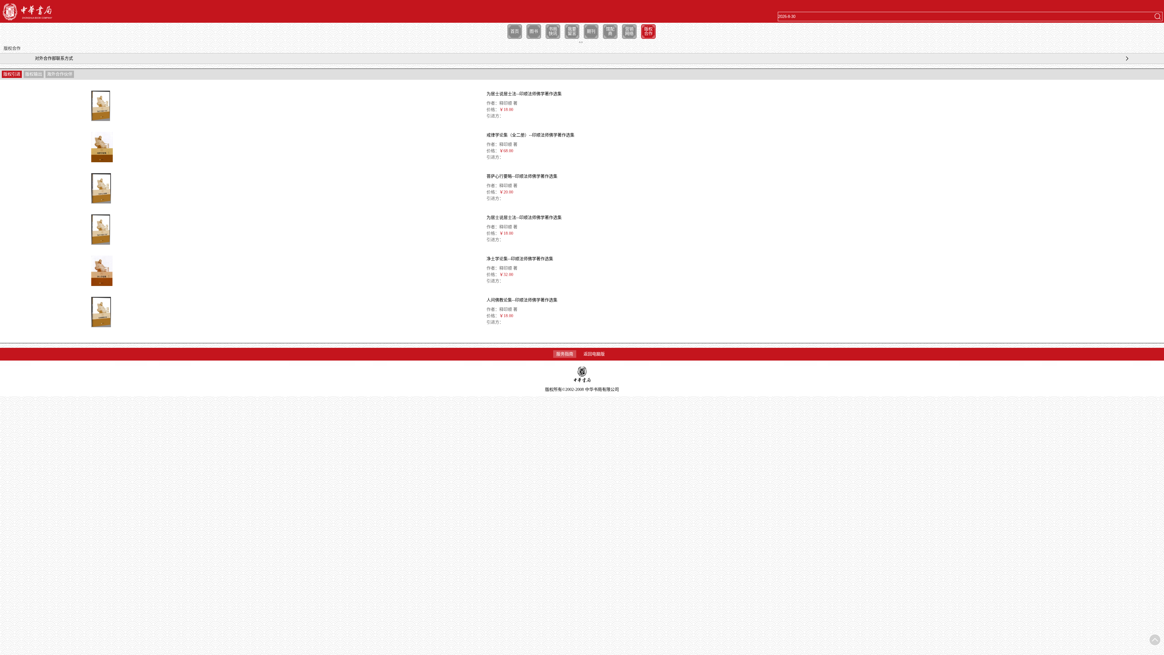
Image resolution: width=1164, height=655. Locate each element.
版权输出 (33, 74)
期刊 (591, 31)
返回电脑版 (594, 354)
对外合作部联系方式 (54, 58)
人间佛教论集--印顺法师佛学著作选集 (522, 300)
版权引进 (11, 74)
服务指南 (564, 354)
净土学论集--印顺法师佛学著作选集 (520, 259)
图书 (534, 31)
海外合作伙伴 (59, 74)
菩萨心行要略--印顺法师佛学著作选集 (522, 176)
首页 (514, 31)
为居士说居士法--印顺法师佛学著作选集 (524, 94)
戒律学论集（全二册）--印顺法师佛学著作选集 (530, 135)
